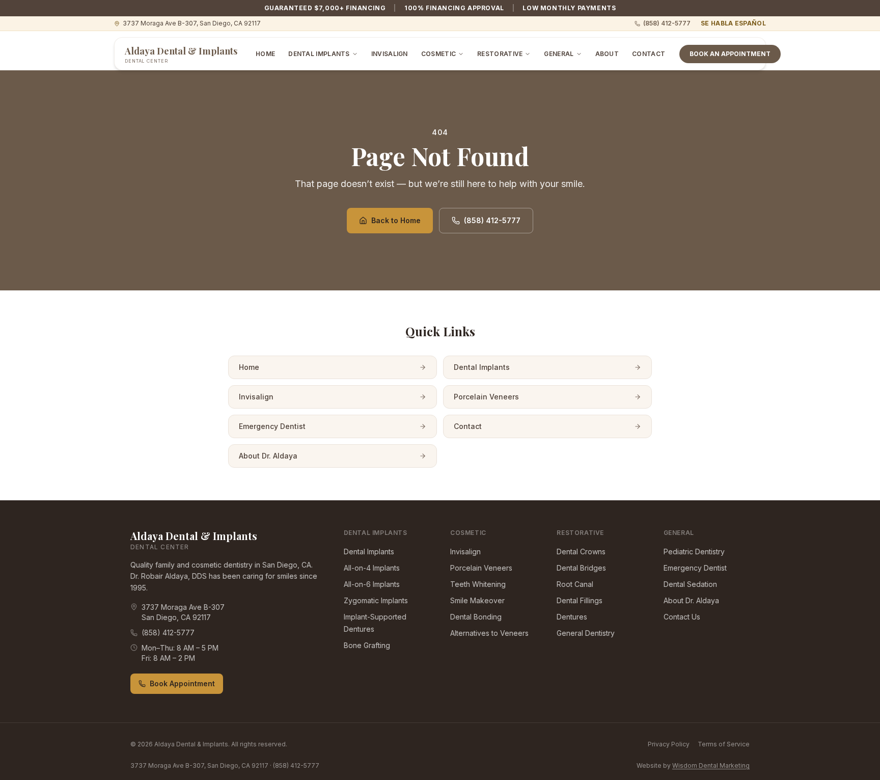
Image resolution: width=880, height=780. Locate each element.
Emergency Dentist (272, 426)
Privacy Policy (669, 744)
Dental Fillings (579, 600)
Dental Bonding (476, 616)
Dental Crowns (581, 551)
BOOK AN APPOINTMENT (730, 54)
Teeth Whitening (478, 584)
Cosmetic (438, 54)
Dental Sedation (690, 584)
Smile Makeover (477, 600)
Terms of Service (724, 744)
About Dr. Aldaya (268, 455)
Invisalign (389, 54)
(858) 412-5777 (667, 23)
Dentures (572, 616)
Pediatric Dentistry (694, 551)
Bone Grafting (367, 645)
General (558, 54)
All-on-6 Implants (372, 584)
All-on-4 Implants (372, 567)
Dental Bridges (581, 567)
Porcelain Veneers (486, 396)
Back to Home (396, 220)
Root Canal (575, 584)
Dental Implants (319, 54)
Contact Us (682, 616)
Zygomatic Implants (376, 600)
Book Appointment (182, 683)
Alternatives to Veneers (489, 633)
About (607, 54)
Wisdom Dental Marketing (711, 765)
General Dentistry (586, 633)
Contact (648, 54)
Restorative (499, 54)
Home (265, 54)
